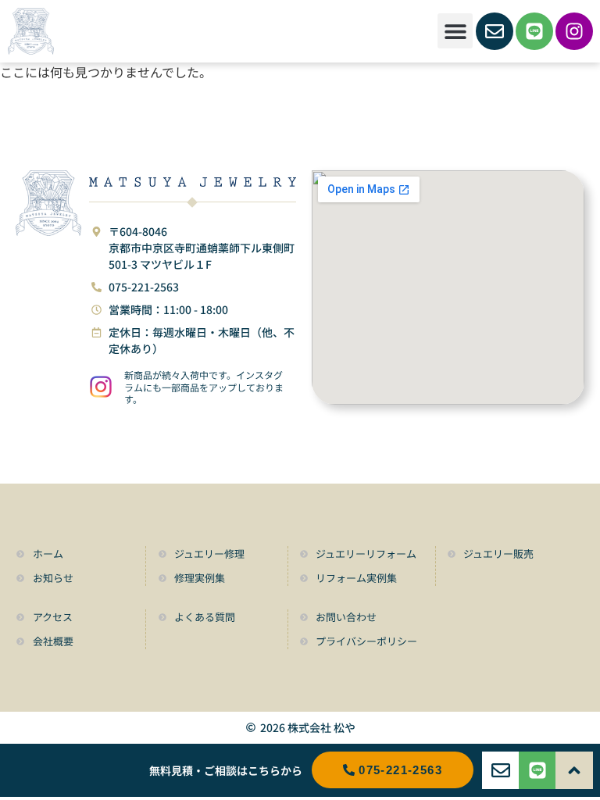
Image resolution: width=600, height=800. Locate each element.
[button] (455, 30)
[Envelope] (494, 31)
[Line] (534, 31)
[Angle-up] (574, 770)
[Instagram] (574, 31)
